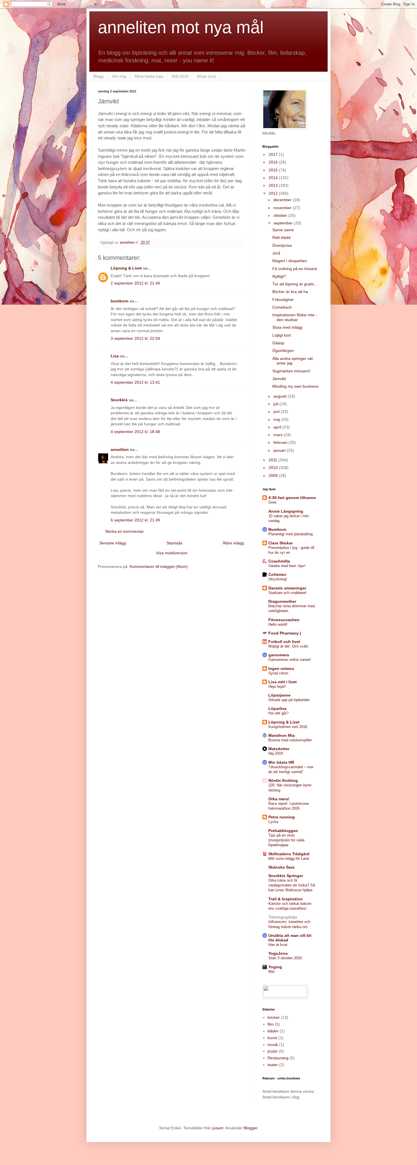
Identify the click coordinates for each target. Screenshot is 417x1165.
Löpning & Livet (126, 268)
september (283, 223)
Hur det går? (278, 713)
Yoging (275, 967)
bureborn (120, 301)
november (283, 207)
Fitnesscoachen (284, 619)
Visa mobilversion (172, 553)
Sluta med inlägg (287, 327)
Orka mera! (278, 799)
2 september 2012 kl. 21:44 (135, 283)
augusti (280, 396)
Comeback (282, 307)
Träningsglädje (282, 917)
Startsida (174, 543)
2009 (274, 475)
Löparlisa (277, 708)
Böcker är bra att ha (290, 291)
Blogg (98, 76)
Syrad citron (278, 673)
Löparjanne (279, 695)
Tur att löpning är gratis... (294, 284)
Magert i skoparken (289, 260)
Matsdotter (278, 748)
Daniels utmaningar (287, 588)
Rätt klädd (281, 237)
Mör (271, 971)
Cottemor (277, 574)
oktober (280, 215)
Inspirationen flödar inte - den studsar (294, 317)
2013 (274, 185)
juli (276, 404)
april (277, 427)
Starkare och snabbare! (287, 593)
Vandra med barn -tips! (287, 566)
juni (277, 411)
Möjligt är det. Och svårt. (288, 646)
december (283, 200)
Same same (283, 230)
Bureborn (277, 529)
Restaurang (278, 1058)
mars (278, 434)
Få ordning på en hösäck (294, 268)
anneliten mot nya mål (181, 27)
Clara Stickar (280, 543)
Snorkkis (119, 400)
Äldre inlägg (233, 543)
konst (272, 1037)
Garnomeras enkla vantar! (289, 659)
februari (280, 442)
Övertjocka (282, 245)
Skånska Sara (281, 867)
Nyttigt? (279, 276)
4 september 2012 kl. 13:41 (135, 382)
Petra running (281, 817)
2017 (274, 154)
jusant (217, 1128)
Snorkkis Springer (285, 875)
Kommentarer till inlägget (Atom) (159, 566)
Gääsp (278, 343)
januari (280, 450)
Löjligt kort (281, 335)
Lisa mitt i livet (282, 682)
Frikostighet (282, 299)
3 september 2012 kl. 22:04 (135, 338)
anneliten (120, 449)
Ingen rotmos (281, 668)
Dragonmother (282, 601)
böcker (274, 1017)
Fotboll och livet (284, 641)
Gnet (272, 502)
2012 (274, 193)
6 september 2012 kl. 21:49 (135, 520)
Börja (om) (206, 76)
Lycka (273, 822)
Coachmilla (279, 561)
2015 (274, 170)
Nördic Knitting (283, 780)
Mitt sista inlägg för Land (288, 858)
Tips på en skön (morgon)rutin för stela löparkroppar (286, 840)
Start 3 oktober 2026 (285, 958)
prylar (273, 1051)
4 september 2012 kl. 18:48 (135, 431)
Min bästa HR (281, 762)
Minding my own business (295, 386)
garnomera (278, 655)
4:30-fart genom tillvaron (292, 497)
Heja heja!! (277, 686)
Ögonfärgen (283, 350)
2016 (274, 162)
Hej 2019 (275, 753)
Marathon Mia (281, 735)
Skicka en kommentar (124, 531)
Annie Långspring (285, 511)
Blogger (250, 1128)
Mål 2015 (180, 76)
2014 (274, 177)
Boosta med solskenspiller (290, 740)
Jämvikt (279, 378)
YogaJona (278, 953)
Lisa (115, 356)
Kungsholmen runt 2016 (287, 727)
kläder (273, 1031)
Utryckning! (277, 579)
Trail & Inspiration (285, 899)
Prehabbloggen (283, 830)
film (271, 1024)
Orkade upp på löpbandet (288, 700)
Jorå (276, 253)
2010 (274, 467)
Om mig (119, 76)
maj (277, 419)
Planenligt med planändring (290, 534)
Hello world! (277, 624)
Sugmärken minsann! (291, 371)
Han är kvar (277, 945)
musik (273, 1044)
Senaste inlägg (112, 543)
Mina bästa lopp (149, 76)
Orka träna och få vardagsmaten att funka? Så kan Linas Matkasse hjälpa (291, 885)
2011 (273, 460)
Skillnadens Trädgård (288, 854)
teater (273, 1064)
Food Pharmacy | (284, 633)
